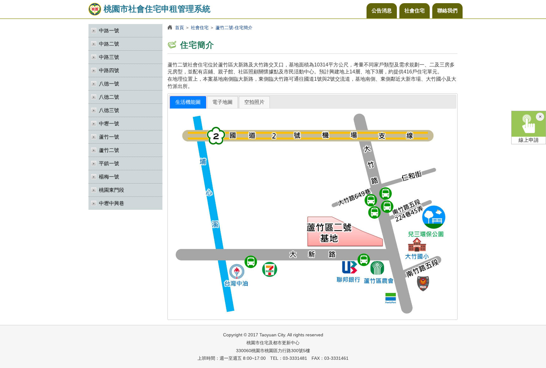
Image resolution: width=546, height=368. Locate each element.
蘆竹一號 (109, 137)
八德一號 (109, 83)
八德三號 (109, 110)
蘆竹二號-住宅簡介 (233, 27)
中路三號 (109, 57)
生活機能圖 (188, 102)
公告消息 (382, 10)
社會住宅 (414, 10)
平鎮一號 (109, 163)
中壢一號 (109, 123)
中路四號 (109, 70)
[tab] (188, 102)
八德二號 (109, 97)
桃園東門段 (111, 190)
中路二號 (109, 44)
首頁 (179, 27)
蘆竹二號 (109, 150)
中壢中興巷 (111, 203)
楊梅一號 (109, 176)
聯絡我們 (447, 10)
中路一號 (109, 30)
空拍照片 (254, 102)
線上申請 (529, 140)
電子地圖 (222, 102)
